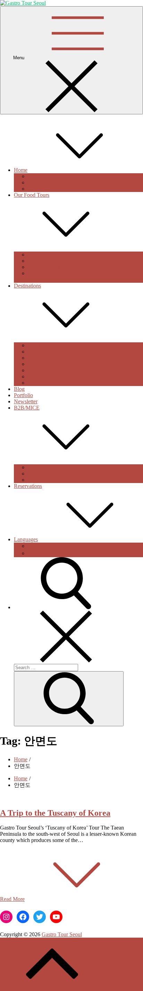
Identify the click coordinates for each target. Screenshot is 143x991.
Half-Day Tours (45, 254)
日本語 (36, 553)
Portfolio (23, 395)
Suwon (35, 358)
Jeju (32, 376)
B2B (33, 473)
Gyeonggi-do (42, 370)
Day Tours (39, 261)
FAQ (33, 189)
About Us (38, 176)
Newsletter (25, 401)
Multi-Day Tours (46, 267)
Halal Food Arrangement (55, 480)
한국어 (36, 546)
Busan (35, 351)
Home (20, 170)
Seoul (34, 345)
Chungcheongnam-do (51, 364)
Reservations (28, 486)
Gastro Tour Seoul (62, 934)
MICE (35, 467)
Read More (12, 899)
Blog (19, 389)
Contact (36, 182)
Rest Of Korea (44, 383)
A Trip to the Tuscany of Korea (55, 812)
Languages (26, 539)
